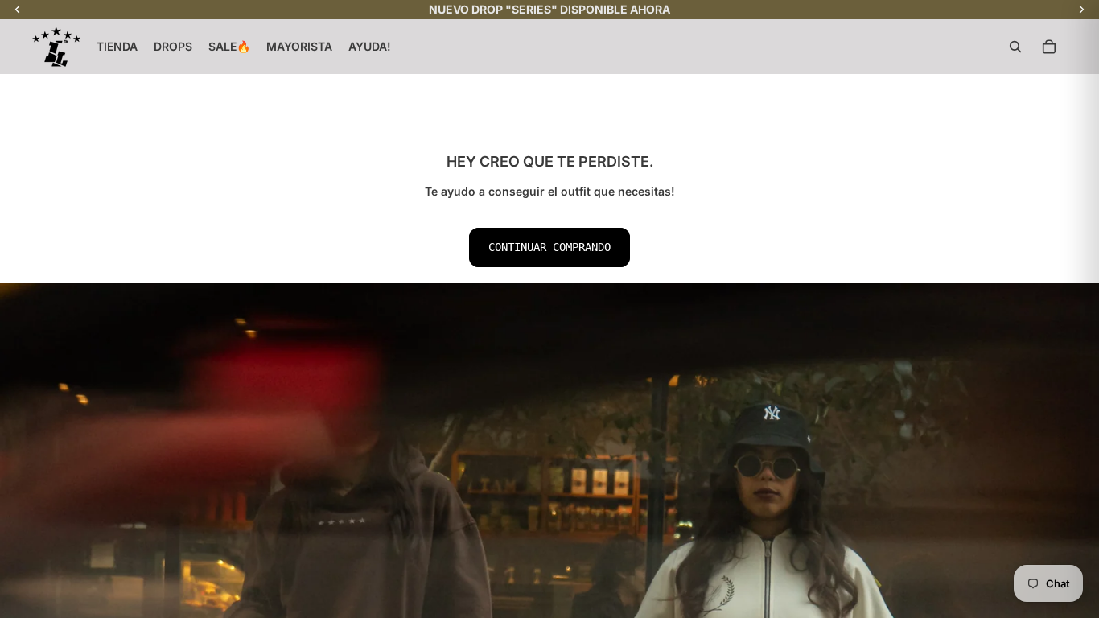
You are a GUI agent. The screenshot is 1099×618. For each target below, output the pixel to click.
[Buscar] (1015, 46)
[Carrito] (1049, 46)
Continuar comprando (549, 247)
